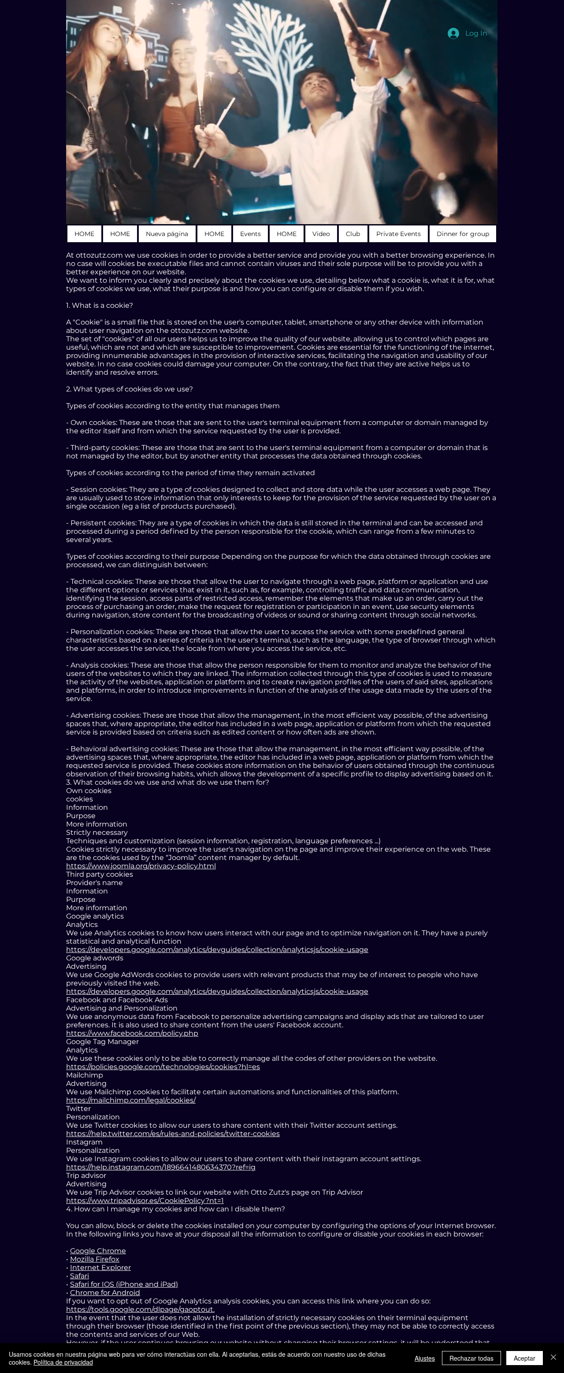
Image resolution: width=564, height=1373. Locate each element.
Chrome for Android (105, 1292)
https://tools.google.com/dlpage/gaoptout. (140, 1309)
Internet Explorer (100, 1267)
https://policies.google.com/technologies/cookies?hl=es (163, 1067)
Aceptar (524, 1358)
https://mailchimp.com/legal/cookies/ (131, 1100)
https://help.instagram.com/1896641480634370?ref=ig (161, 1167)
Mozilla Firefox (94, 1259)
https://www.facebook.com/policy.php (132, 1033)
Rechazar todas (471, 1358)
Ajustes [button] (425, 1358)
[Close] (553, 1358)
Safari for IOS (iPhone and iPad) (124, 1284)
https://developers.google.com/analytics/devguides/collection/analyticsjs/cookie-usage (217, 949)
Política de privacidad (63, 1362)
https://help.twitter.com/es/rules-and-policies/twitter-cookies (173, 1133)
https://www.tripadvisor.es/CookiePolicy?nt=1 (145, 1200)
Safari (79, 1276)
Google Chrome (98, 1251)
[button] (486, 214)
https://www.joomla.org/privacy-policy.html (141, 866)
